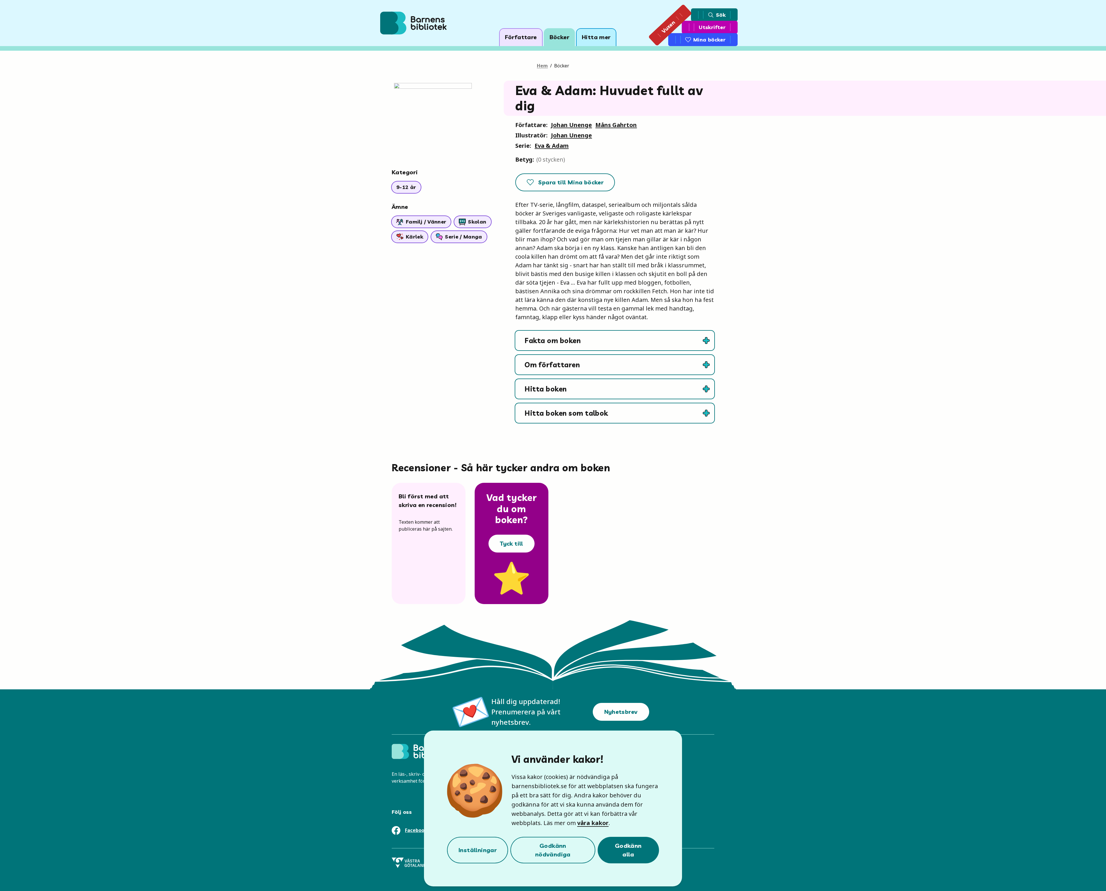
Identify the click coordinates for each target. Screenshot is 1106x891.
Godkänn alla (628, 850)
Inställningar (478, 850)
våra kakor (593, 823)
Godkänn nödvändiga (553, 850)
